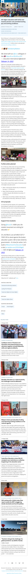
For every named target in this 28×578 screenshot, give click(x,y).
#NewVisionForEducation (14, 245)
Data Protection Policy (16, 573)
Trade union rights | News (7, 299)
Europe (3, 306)
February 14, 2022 (7, 61)
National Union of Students (9, 259)
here (17, 278)
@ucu (15, 53)
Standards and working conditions (9, 285)
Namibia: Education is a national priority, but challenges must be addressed (14, 377)
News (3, 313)
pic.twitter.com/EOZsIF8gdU (14, 247)
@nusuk (8, 224)
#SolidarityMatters (14, 48)
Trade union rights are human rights (9, 292)
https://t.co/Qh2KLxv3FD (14, 56)
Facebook (5, 563)
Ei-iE (2, 1)
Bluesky (19, 563)
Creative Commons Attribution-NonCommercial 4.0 (12, 571)
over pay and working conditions (8, 45)
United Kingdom (10, 306)
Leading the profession (6, 288)
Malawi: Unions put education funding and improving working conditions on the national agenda (14, 417)
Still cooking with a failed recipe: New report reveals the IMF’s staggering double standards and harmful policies (14, 497)
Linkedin (23, 563)
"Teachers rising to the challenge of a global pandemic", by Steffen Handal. (14, 536)
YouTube (12, 563)
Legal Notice (9, 573)
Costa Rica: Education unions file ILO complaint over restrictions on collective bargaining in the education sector (14, 457)
